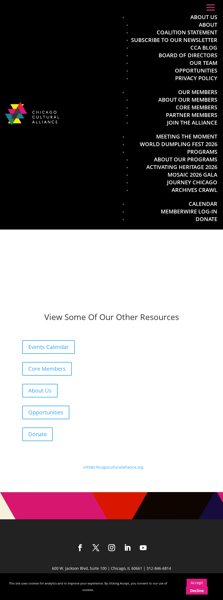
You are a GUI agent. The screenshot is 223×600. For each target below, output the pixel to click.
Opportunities (45, 412)
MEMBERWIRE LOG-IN (189, 211)
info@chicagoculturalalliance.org (113, 467)
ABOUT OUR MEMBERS (187, 99)
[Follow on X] (96, 548)
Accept (197, 582)
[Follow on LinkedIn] (127, 548)
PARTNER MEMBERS (191, 115)
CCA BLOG (203, 47)
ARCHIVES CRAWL (194, 190)
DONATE (206, 219)
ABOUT (208, 24)
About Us (40, 390)
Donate (37, 434)
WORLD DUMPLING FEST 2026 (178, 144)
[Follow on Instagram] (111, 548)
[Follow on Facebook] (80, 548)
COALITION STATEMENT (187, 32)
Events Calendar (48, 347)
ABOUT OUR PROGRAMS (185, 159)
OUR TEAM (203, 63)
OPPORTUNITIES (196, 70)
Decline (197, 590)
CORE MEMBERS (196, 107)
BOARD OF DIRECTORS (188, 55)
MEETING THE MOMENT (186, 136)
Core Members (47, 368)
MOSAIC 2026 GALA (192, 174)
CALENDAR (203, 203)
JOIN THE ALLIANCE (192, 122)
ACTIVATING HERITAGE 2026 (181, 167)
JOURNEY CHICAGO (192, 182)
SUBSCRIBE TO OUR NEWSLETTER (174, 40)
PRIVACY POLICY (196, 78)
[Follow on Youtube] (143, 548)
